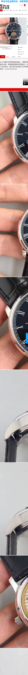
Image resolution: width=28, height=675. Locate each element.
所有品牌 (4, 10)
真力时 (25, 10)
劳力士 (17, 10)
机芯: (19, 54)
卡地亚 (8, 10)
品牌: (19, 47)
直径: (19, 51)
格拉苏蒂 (9, 14)
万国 (13, 10)
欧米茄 (11, 10)
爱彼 (22, 10)
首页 (1, 10)
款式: (19, 49)
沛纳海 (20, 10)
